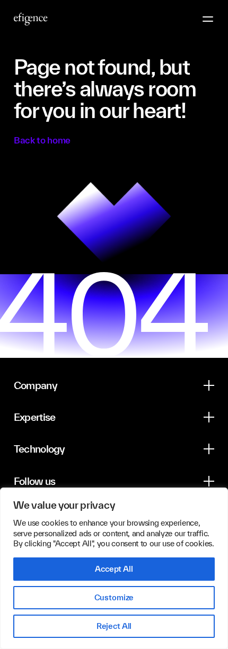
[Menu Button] (207, 19)
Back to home (42, 140)
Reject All (114, 625)
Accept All (114, 568)
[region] (114, 568)
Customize (114, 597)
